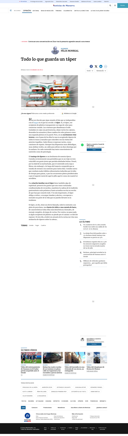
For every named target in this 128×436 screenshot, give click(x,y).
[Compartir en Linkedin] (100, 67)
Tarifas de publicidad (77, 419)
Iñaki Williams (41, 391)
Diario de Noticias (58, 416)
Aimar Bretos (95, 391)
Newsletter (61, 407)
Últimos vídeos (29, 350)
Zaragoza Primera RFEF (59, 391)
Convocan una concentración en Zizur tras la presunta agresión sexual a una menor (59, 42)
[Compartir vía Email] (105, 67)
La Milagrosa (41, 396)
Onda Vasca (57, 419)
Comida (31, 225)
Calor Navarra (27, 396)
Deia (37, 416)
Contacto (34, 407)
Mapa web (74, 417)
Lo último (84, 221)
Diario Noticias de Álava (42, 417)
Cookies (70, 427)
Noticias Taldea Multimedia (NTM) (44, 419)
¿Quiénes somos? (101, 407)
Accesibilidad (84, 427)
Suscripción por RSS (95, 417)
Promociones (47, 407)
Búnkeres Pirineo (96, 387)
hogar (36, 123)
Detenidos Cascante (63, 387)
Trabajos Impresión (95, 416)
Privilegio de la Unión (30, 387)
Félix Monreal (70, 50)
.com (23, 408)
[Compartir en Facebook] (91, 67)
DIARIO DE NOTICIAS (49, 375)
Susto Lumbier (27, 391)
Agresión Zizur (47, 387)
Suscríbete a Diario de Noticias (80, 407)
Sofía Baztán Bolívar (92, 371)
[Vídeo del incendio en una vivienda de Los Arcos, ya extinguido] (75, 358)
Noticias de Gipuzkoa (59, 417)
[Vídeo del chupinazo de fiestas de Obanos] (97, 358)
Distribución (75, 416)
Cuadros (43, 225)
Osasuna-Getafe (80, 387)
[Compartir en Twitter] (96, 67)
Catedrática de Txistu (78, 391)
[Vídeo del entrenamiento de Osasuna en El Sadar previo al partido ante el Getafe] (31, 358)
